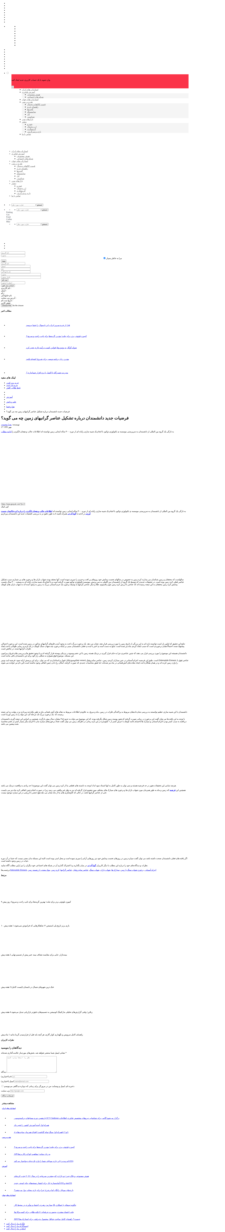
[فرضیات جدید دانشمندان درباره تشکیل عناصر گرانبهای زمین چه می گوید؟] (55, 499)
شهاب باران (105, 870)
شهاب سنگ (94, 870)
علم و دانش (11, 402)
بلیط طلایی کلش (13, 388)
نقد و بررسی (6, 1137)
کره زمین (55, 870)
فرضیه (173, 790)
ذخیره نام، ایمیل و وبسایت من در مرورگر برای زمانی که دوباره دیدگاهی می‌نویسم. (39, 1086)
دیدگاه (3, 1072)
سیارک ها (115, 870)
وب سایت (5, 1091)
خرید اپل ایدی (12, 385)
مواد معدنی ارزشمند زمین (39, 870)
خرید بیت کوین (12, 383)
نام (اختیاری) (6, 1076)
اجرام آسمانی (150, 870)
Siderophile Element (18, 870)
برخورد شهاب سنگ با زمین (132, 870)
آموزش (9, 397)
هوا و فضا (10, 407)
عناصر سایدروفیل (80, 870)
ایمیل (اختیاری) (7, 1081)
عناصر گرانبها (66, 870)
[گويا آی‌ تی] (31, 155)
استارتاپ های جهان (8, 1195)
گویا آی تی (71, 514)
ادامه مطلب (6, 431)
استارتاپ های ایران (9, 1108)
